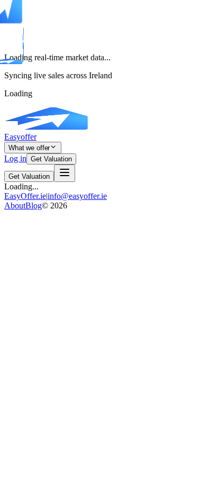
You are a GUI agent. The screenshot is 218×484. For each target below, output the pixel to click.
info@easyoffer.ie (77, 195)
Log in (15, 158)
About (14, 205)
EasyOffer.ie (25, 195)
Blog (33, 205)
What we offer (29, 148)
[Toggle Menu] (64, 173)
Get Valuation (51, 159)
